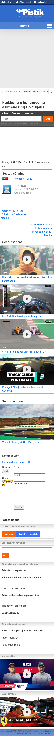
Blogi (19, 734)
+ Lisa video (29, 113)
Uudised (47, 91)
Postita (18, 507)
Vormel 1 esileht (32, 91)
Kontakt (41, 734)
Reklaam (48, 734)
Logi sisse (9, 534)
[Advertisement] (27, 58)
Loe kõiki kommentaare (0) (16, 462)
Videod (5, 113)
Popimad (16, 113)
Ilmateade (8, 2)
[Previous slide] (2, 91)
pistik (23, 185)
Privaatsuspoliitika (29, 734)
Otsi (48, 118)
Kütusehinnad (24, 2)
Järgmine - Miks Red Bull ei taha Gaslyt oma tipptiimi (14, 214)
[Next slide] (51, 91)
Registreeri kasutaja (28, 534)
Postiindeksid (42, 2)
